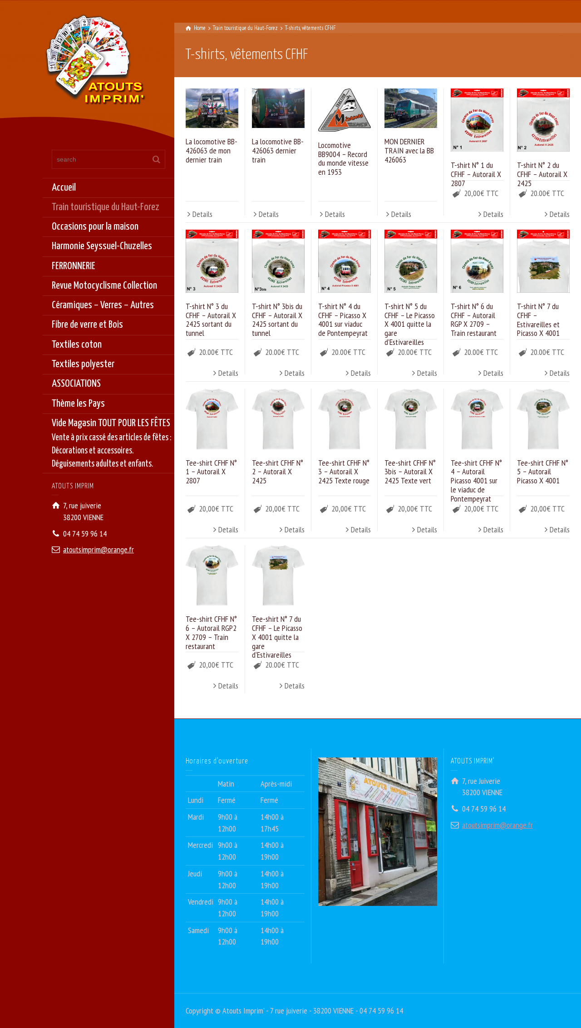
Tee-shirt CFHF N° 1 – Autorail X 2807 (211, 471)
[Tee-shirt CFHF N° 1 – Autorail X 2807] (212, 419)
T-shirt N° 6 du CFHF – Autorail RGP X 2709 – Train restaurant (474, 319)
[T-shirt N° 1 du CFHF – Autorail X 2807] (477, 120)
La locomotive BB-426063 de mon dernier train (211, 150)
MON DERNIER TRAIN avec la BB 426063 (409, 150)
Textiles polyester (83, 364)
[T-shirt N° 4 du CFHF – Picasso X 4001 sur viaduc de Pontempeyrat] (344, 261)
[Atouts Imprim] (95, 62)
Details (202, 214)
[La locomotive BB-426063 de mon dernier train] (212, 108)
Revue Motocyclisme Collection (104, 285)
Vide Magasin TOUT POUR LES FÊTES (112, 443)
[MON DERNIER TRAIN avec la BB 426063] (410, 108)
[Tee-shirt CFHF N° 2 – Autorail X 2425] (278, 419)
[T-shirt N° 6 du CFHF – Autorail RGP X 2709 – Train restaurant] (477, 261)
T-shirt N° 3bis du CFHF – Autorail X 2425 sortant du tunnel (277, 319)
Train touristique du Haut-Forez (105, 207)
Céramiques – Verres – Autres (103, 305)
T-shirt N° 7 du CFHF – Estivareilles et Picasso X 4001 (538, 319)
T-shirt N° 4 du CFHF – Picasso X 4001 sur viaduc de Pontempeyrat (343, 319)
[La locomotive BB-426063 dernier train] (278, 108)
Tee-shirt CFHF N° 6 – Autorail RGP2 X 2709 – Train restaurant (211, 632)
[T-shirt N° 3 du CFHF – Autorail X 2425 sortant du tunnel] (212, 261)
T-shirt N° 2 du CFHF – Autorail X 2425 (542, 174)
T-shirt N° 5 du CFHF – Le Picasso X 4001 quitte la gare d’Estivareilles (409, 324)
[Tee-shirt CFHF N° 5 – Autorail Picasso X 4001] (543, 419)
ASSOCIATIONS (76, 384)
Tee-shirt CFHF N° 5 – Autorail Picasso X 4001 (542, 471)
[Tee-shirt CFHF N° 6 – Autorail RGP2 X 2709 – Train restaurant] (212, 575)
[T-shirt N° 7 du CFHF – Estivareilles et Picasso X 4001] (543, 261)
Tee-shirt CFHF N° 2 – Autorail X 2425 (277, 471)
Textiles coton (77, 344)
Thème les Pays (78, 403)
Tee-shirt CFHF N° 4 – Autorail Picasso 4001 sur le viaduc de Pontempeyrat (476, 480)
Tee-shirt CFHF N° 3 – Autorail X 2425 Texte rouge (343, 471)
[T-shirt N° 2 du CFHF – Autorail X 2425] (543, 120)
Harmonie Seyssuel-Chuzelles (102, 246)
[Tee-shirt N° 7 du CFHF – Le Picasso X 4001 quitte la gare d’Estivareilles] (278, 575)
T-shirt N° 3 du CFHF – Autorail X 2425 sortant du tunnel (211, 319)
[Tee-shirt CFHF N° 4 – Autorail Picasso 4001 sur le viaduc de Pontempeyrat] (477, 419)
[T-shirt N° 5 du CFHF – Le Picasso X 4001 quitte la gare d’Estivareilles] (410, 261)
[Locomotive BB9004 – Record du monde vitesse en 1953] (344, 110)
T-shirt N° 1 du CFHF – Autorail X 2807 (476, 174)
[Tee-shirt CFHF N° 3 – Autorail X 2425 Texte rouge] (344, 419)
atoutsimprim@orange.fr (98, 549)
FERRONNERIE (73, 266)
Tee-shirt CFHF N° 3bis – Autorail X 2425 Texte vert (410, 471)
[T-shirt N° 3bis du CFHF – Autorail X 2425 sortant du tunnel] (278, 261)
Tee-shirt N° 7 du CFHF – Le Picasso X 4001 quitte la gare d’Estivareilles (277, 637)
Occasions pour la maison (95, 226)
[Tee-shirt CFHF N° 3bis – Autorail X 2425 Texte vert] (410, 419)
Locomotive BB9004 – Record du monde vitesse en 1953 (343, 158)
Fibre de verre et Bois (87, 325)
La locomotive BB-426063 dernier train (278, 150)
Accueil (64, 187)
